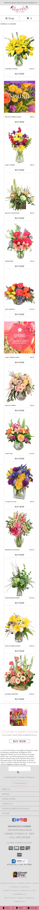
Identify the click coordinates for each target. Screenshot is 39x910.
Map (20, 908)
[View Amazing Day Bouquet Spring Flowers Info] (19, 530)
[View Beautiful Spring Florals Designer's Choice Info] (19, 97)
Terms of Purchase (26, 898)
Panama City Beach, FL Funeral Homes (15, 883)
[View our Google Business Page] (17, 821)
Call (7, 908)
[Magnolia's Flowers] (19, 13)
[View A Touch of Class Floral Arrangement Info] (19, 482)
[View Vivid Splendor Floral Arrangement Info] (19, 289)
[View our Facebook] (14, 821)
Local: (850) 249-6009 (19, 837)
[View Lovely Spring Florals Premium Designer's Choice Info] (19, 337)
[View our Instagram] (21, 821)
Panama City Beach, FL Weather (15, 890)
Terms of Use (19, 901)
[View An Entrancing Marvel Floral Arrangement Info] (19, 578)
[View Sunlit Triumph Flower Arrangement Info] (19, 145)
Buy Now (19, 73)
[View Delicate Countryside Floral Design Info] (19, 193)
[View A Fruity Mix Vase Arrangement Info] (19, 433)
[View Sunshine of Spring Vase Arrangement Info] (19, 49)
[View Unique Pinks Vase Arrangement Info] (19, 241)
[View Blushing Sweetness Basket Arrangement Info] (19, 674)
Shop (11, 18)
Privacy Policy (10, 898)
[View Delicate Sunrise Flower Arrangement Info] (19, 385)
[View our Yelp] (25, 821)
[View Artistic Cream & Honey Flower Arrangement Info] (19, 626)
